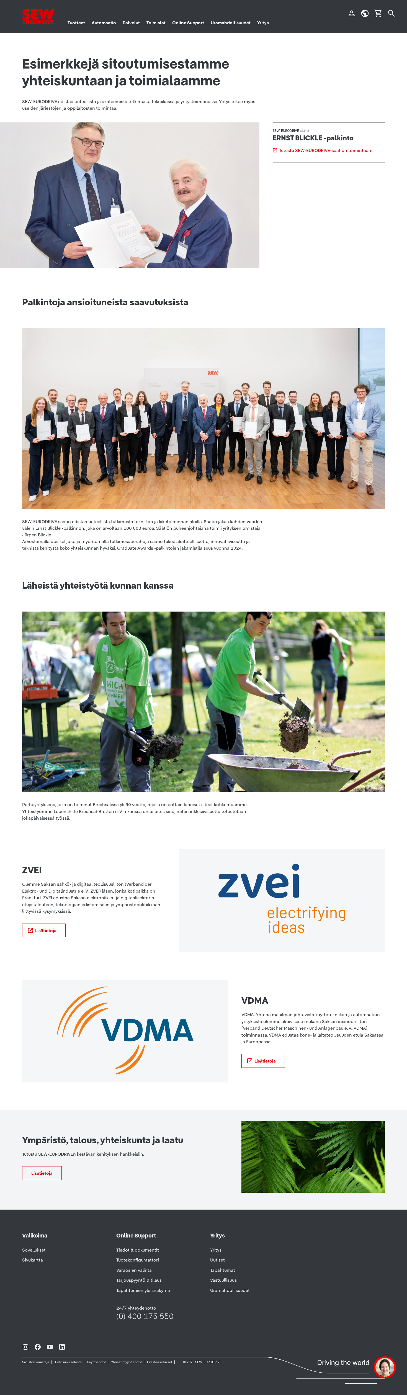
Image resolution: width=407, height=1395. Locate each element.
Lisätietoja (45, 930)
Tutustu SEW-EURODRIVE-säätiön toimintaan (325, 150)
